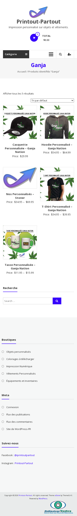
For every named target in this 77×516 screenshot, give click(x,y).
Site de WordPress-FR (18, 429)
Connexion (12, 407)
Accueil (21, 71)
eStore (57, 495)
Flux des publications (18, 414)
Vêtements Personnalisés (21, 373)
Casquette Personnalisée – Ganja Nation (20, 148)
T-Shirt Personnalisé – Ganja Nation (57, 208)
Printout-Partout (38, 21)
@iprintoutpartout (24, 455)
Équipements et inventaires (22, 381)
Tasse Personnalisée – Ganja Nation (20, 266)
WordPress (43, 498)
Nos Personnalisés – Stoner (20, 196)
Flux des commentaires (19, 421)
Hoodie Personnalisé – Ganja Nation (56, 146)
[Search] (57, 301)
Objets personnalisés (18, 351)
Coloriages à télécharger (20, 359)
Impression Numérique (19, 366)
